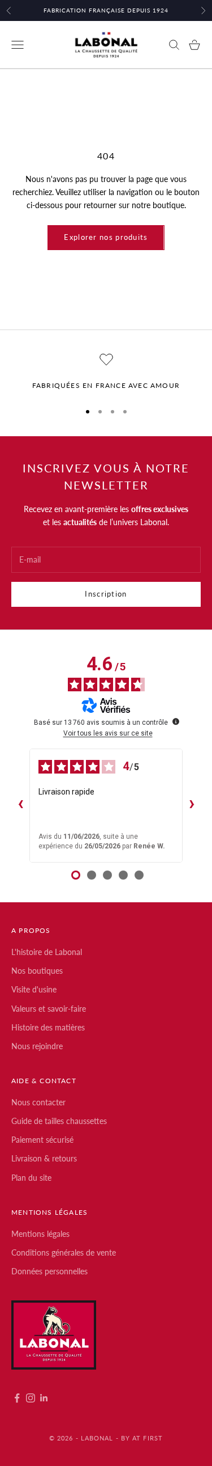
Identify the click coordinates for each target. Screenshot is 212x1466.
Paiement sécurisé (42, 1139)
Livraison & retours (44, 1158)
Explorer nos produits (106, 237)
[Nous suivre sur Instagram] (30, 1398)
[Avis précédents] (20, 805)
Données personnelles (49, 1271)
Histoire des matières (48, 1027)
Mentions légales (40, 1234)
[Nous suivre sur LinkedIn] (44, 1398)
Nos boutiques (37, 970)
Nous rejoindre (37, 1046)
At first (147, 1438)
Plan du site (31, 1177)
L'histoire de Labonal (46, 952)
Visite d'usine (34, 989)
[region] (106, 372)
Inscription (106, 593)
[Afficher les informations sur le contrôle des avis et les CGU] (175, 721)
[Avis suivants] (192, 805)
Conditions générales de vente (63, 1252)
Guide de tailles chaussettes (59, 1121)
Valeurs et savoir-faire (48, 1008)
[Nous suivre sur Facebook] (17, 1398)
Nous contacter (38, 1102)
